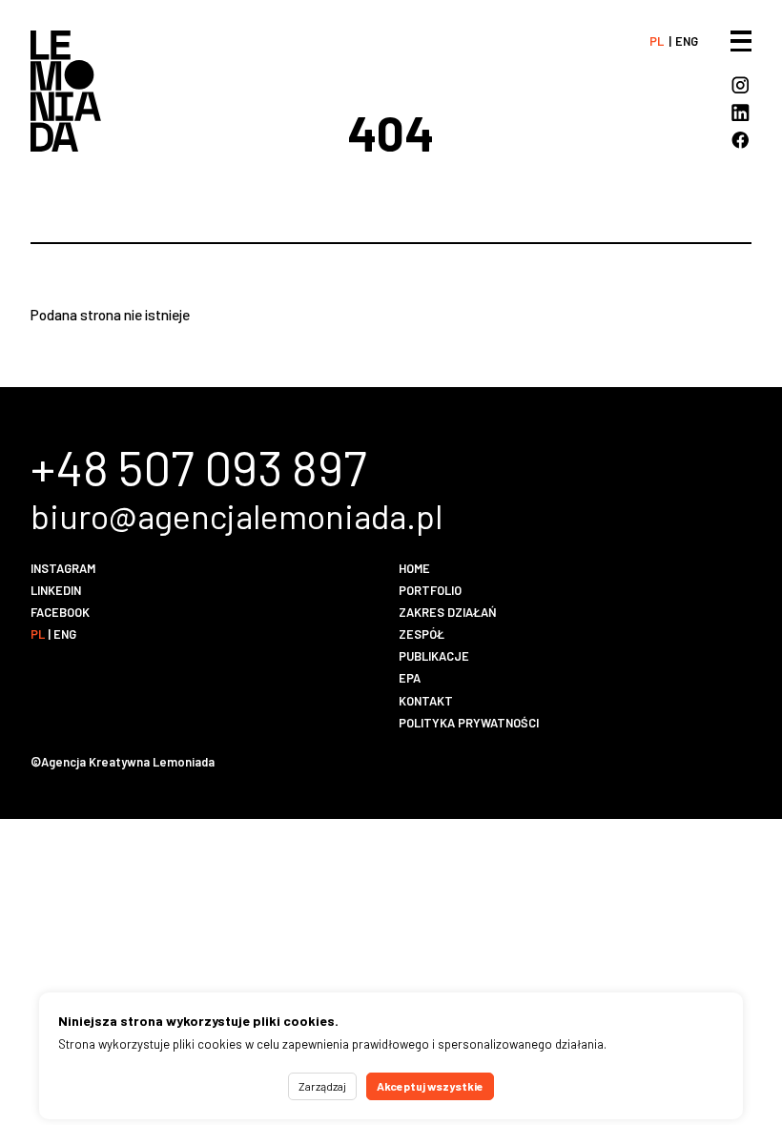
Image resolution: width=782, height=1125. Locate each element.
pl (656, 41)
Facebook (60, 612)
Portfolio (430, 590)
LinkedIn (56, 590)
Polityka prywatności (469, 722)
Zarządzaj (322, 1086)
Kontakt (426, 700)
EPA (410, 677)
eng (686, 41)
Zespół (421, 634)
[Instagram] (740, 85)
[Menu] (741, 41)
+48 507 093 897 (199, 467)
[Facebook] (740, 140)
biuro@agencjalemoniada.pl (236, 516)
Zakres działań (448, 612)
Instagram (63, 568)
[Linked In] (740, 113)
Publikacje (434, 656)
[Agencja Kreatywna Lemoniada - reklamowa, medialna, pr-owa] (66, 91)
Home (414, 568)
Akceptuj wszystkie (430, 1086)
